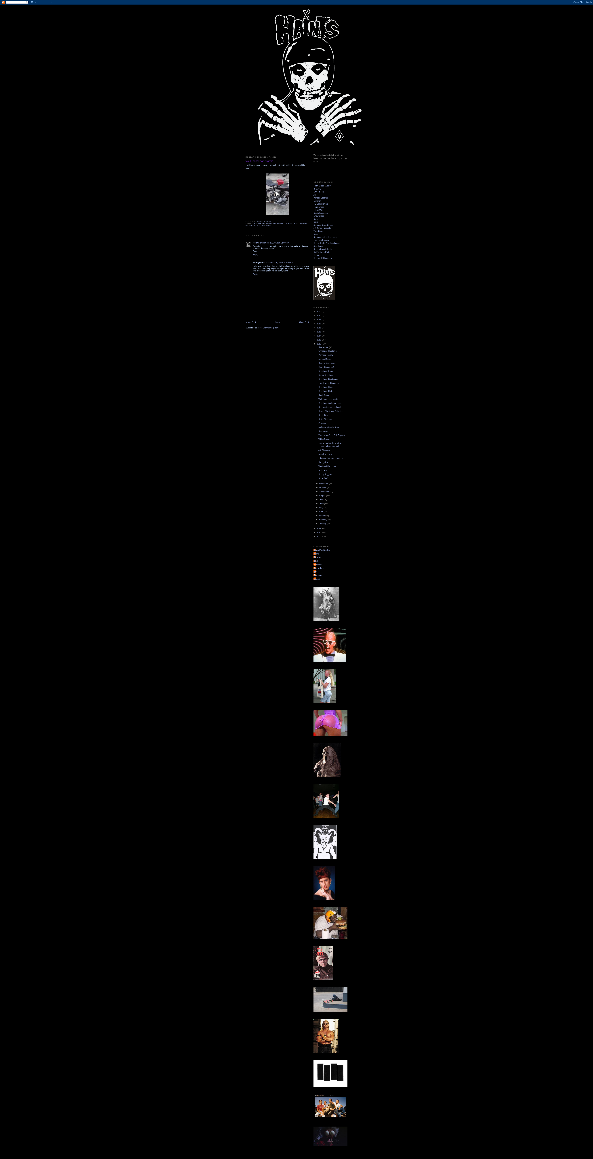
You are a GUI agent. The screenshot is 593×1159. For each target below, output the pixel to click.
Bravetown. (323, 431)
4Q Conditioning (320, 204)
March (322, 515)
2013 (319, 340)
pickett (317, 579)
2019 (319, 316)
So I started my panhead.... (330, 407)
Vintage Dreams (320, 198)
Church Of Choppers (322, 258)
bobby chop (292, 223)
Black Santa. (324, 395)
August (322, 495)
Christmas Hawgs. (326, 387)
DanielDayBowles (322, 550)
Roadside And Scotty (322, 249)
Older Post (304, 322)
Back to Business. (326, 363)
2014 (319, 336)
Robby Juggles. (325, 474)
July (321, 499)
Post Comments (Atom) (268, 328)
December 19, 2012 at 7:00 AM (279, 262)
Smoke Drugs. (324, 359)
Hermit (256, 243)
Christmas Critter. (326, 391)
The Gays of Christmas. (329, 383)
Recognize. (323, 462)
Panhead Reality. (326, 355)
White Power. (324, 439)
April (321, 511)
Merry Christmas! (326, 367)
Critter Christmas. (326, 375)
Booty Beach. (324, 415)
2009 (319, 536)
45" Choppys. (324, 450)
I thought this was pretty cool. (331, 458)
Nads (315, 234)
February (323, 519)
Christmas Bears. (326, 371)
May (321, 507)
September (324, 491)
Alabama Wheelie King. (328, 427)
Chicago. (322, 423)
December (324, 347)
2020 (319, 312)
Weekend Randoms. (327, 466)
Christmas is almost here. (329, 403)
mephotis (318, 575)
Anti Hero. (322, 470)
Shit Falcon (318, 192)
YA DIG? (318, 564)
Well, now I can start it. (328, 399)
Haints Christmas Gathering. (331, 411)
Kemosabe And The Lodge (325, 237)
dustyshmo (319, 568)
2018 (319, 320)
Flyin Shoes (318, 207)
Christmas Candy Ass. (328, 379)
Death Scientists (320, 213)
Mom (316, 554)
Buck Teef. (323, 478)
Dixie (315, 222)
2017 (319, 324)
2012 (319, 344)
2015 (319, 332)
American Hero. (325, 454)
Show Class (318, 216)
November (324, 483)
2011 (319, 528)
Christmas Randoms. (327, 351)
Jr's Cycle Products (322, 228)
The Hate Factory (321, 240)
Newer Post (251, 322)
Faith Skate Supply (322, 186)
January (323, 523)
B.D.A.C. (317, 189)
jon (315, 572)
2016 (319, 328)
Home (277, 322)
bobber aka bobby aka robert (269, 223)
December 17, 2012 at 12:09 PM (274, 243)
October (323, 487)
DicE (315, 219)
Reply (255, 254)
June (321, 503)
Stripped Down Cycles (323, 225)
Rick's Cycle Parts (321, 252)
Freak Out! (318, 210)
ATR (315, 195)
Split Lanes (318, 246)
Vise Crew (318, 231)
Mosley (317, 557)
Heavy (316, 255)
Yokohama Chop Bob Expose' (331, 435)
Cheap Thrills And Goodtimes (326, 243)
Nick (316, 561)
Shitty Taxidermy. (326, 419)
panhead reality (262, 226)
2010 (319, 532)
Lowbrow (317, 201)
